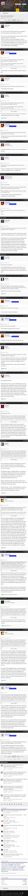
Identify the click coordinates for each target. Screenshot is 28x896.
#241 (26, 344)
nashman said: (4, 448)
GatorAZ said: (4, 130)
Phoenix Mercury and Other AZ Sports (10, 852)
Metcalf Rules (15, 868)
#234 (26, 200)
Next (18, 20)
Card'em (6, 864)
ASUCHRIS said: (5, 208)
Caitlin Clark (5, 849)
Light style (4, 891)
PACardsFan (11, 866)
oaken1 (15, 866)
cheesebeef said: (5, 84)
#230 (26, 122)
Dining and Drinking (7, 838)
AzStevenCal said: (5, 606)
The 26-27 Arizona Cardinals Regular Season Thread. (14, 810)
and (7, 625)
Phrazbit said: (4, 505)
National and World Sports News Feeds (15, 767)
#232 (26, 154)
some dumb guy (4, 863)
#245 (26, 496)
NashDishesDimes (4, 866)
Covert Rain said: (5, 739)
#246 (26, 551)
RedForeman (20, 868)
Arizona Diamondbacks (7, 856)
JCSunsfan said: (5, 57)
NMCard (17, 863)
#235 (26, 217)
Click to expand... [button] (14, 68)
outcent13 (19, 867)
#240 (26, 332)
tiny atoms (22, 863)
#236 (26, 254)
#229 (26, 92)
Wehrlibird (24, 866)
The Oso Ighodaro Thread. (8, 840)
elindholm (3, 17)
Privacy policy (15, 893)
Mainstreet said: (5, 324)
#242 (26, 372)
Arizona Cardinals (6, 812)
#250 (26, 731)
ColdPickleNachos (16, 864)
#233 (26, 174)
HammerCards (13, 863)
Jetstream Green (4, 867)
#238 (26, 297)
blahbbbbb (24, 884)
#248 (26, 629)
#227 (26, 49)
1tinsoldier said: (5, 284)
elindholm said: (4, 411)
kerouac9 (8, 868)
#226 (26, 22)
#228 (26, 76)
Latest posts (4, 808)
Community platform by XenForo (12, 894)
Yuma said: (4, 560)
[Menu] (1, 10)
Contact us (3, 893)
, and (10, 594)
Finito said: (4, 182)
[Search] (26, 10)
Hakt (9, 863)
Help (20, 893)
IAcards (2, 864)
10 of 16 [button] (14, 20)
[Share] (24, 23)
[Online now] (3, 54)
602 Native (19, 866)
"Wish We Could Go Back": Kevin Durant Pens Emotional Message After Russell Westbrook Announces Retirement (13, 788)
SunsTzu (10, 867)
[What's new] (24, 10)
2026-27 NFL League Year (8, 831)
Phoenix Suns (6, 829)
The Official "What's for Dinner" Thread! (11, 835)
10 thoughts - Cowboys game (9, 820)
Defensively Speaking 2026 (8, 844)
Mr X (11, 868)
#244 (26, 440)
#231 (26, 141)
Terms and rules (9, 893)
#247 (26, 598)
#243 (26, 402)
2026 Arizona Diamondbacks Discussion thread (13, 854)
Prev (10, 20)
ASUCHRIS (14, 867)
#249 (26, 684)
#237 (26, 275)
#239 (26, 315)
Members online (4, 861)
